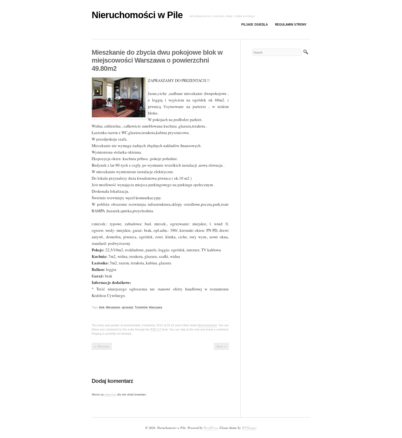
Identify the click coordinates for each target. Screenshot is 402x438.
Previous (101, 346)
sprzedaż (127, 307)
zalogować (110, 394)
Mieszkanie (113, 307)
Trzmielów (141, 307)
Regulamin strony (291, 24)
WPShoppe (249, 427)
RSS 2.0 (156, 329)
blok (101, 307)
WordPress (211, 427)
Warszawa (155, 307)
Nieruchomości (207, 325)
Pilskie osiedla (254, 24)
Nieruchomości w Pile (137, 15)
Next (221, 346)
